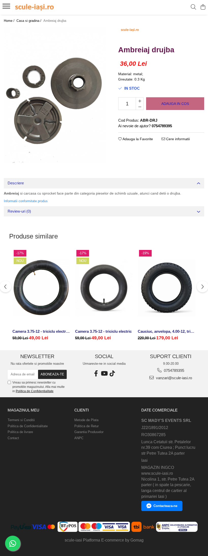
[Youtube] (104, 373)
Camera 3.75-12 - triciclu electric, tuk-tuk (41, 331)
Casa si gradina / (29, 21)
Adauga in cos (175, 104)
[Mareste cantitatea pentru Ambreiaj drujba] (140, 100)
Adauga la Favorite (137, 139)
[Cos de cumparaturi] (202, 7)
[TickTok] (112, 373)
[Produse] (7, 7)
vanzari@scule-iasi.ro (173, 378)
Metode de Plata (86, 420)
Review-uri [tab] (19, 211)
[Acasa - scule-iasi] (34, 7)
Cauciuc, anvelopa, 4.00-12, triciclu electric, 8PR (166, 331)
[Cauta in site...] (193, 7)
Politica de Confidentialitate (35, 391)
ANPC (78, 438)
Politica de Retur (86, 426)
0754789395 (173, 370)
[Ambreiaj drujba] (55, 95)
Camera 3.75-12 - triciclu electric (103, 331)
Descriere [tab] (16, 183)
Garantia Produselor (88, 432)
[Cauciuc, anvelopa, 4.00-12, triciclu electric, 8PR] (166, 287)
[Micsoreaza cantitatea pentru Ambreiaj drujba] (140, 106)
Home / (9, 21)
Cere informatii (177, 139)
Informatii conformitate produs (26, 201)
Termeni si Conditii (21, 420)
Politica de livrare (20, 432)
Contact (13, 438)
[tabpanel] (55, 95)
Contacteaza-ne (165, 506)
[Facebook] (96, 373)
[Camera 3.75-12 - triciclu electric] (104, 287)
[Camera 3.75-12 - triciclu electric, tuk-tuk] (41, 287)
